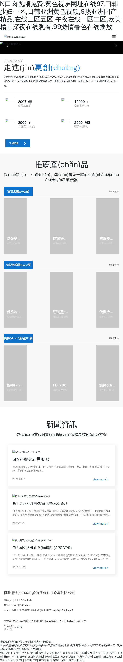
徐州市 (66, 652)
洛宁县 (113, 652)
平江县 (99, 652)
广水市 (88, 656)
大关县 (25, 652)
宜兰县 (56, 656)
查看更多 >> (114, 191)
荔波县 (72, 656)
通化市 (7, 656)
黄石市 (50, 652)
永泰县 (17, 652)
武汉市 (9, 652)
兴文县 (64, 656)
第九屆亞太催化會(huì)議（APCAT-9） (43, 548)
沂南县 (64, 660)
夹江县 (19, 660)
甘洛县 (82, 652)
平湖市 (80, 656)
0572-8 (20, 600)
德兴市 (48, 656)
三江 (35, 660)
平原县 (11, 660)
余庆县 (74, 652)
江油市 (31, 656)
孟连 (106, 652)
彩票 (49, 660)
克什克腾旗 (107, 656)
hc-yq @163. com (20, 605)
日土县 (117, 656)
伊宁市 (42, 660)
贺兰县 (33, 652)
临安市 (97, 656)
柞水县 (58, 652)
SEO (84, 621)
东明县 (15, 656)
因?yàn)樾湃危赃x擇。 (32, 459)
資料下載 (19, 627)
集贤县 (91, 652)
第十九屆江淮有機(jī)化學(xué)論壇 (40, 503)
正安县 (23, 656)
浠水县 (42, 652)
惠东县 (39, 656)
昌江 (2, 652)
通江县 (72, 660)
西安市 (56, 660)
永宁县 (28, 660)
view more (99, 479)
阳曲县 (80, 660)
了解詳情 (13, 143)
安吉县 (3, 660)
